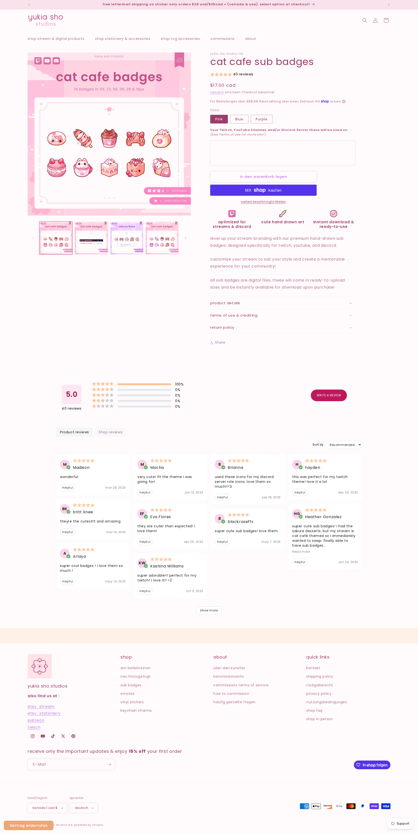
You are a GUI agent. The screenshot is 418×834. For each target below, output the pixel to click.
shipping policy (319, 676)
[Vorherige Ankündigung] (29, 4)
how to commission (231, 693)
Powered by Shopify (89, 825)
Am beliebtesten (135, 668)
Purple (262, 119)
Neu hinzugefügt (135, 676)
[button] (58, 39)
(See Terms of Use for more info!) (278, 132)
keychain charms (136, 710)
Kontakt (313, 668)
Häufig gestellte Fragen (234, 702)
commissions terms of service (241, 685)
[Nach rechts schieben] (185, 238)
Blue (239, 119)
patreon (36, 720)
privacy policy (318, 693)
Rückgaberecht (319, 685)
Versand (217, 92)
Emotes (127, 693)
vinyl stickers (132, 702)
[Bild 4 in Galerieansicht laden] (162, 238)
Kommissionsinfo (228, 676)
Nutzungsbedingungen (326, 702)
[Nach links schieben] (33, 238)
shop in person (319, 719)
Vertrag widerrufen (29, 825)
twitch (34, 727)
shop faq (314, 710)
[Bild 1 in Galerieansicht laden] (55, 238)
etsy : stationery (44, 713)
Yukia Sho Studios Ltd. (56, 825)
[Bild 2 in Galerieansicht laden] (91, 238)
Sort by (318, 445)
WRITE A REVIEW (329, 395)
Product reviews (74, 432)
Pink (219, 119)
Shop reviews (110, 432)
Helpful (67, 488)
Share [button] (220, 342)
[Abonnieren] (109, 764)
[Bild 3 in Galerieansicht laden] (126, 238)
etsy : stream (41, 706)
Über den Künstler (229, 668)
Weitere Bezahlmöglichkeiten (263, 202)
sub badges (131, 685)
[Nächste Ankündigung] (388, 4)
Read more (301, 552)
